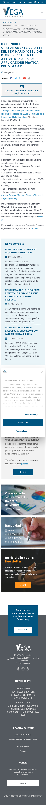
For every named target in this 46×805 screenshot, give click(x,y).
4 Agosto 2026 (23, 702)
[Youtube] (27, 668)
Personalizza (21, 431)
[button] (5, 78)
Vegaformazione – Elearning (23, 739)
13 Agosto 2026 (23, 688)
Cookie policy (23, 747)
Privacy (23, 751)
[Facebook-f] (18, 668)
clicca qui (35, 228)
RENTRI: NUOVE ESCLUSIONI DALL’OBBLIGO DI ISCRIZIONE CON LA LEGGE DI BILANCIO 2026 (21, 330)
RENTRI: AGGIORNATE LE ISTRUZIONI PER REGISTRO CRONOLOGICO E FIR (23, 695)
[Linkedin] (23, 668)
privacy (24, 463)
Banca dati (13, 525)
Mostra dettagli (31, 414)
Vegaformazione (23, 735)
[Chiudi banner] (42, 372)
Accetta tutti (23, 422)
